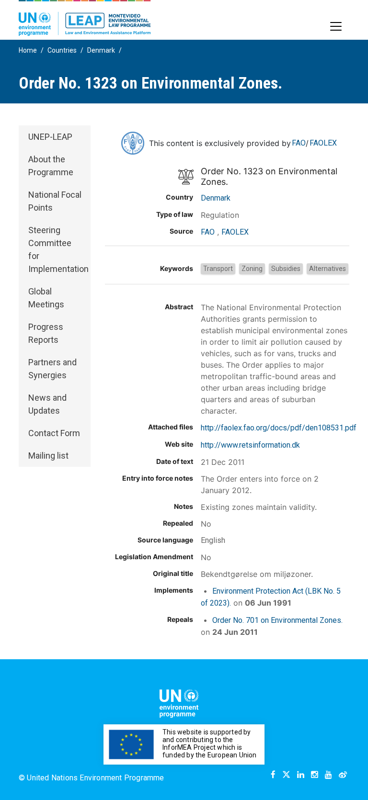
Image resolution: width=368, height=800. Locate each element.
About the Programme (50, 165)
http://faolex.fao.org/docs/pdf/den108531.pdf (278, 427)
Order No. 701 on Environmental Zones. (277, 620)
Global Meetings (46, 297)
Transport (218, 268)
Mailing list (48, 456)
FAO (299, 142)
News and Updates (47, 404)
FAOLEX (323, 142)
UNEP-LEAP (50, 137)
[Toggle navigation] (335, 26)
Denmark (101, 50)
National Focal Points (54, 201)
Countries (62, 50)
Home (28, 50)
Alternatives (327, 268)
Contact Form (54, 433)
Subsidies (285, 268)
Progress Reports (45, 333)
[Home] (85, 18)
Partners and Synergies (52, 368)
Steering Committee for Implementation (58, 249)
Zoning (252, 268)
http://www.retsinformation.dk (250, 445)
